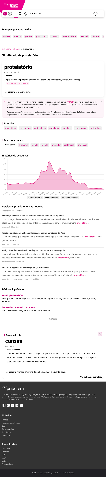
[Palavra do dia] (100, 334)
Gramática (6, 435)
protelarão (54, 128)
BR (10, 14)
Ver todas (53, 319)
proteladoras (80, 128)
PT (5, 14)
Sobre (4, 426)
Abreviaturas (6, 432)
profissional (41, 36)
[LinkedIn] (17, 406)
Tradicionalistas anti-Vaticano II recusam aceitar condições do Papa (33, 233)
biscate (95, 36)
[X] (21, 406)
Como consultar (8, 429)
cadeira (6, 36)
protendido (69, 145)
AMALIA (70, 102)
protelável (23, 145)
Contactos (6, 449)
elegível (84, 36)
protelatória (25, 128)
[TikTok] (13, 406)
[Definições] (95, 13)
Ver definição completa (91, 377)
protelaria (66, 128)
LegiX (4, 458)
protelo (44, 145)
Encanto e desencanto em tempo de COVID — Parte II (26, 267)
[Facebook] (4, 406)
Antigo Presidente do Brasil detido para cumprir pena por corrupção (33, 250)
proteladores (40, 128)
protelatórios (10, 128)
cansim (54, 36)
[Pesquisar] (20, 13)
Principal (5, 420)
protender (56, 145)
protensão (82, 145)
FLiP (3, 455)
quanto (17, 36)
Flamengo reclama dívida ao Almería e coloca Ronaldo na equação (33, 215)
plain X (4, 461)
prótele (35, 145)
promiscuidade (69, 36)
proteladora (95, 128)
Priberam (5, 452)
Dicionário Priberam (11, 49)
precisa (28, 36)
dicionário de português (56, 395)
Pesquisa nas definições (11, 423)
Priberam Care (7, 464)
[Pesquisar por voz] (25, 13)
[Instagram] (8, 406)
